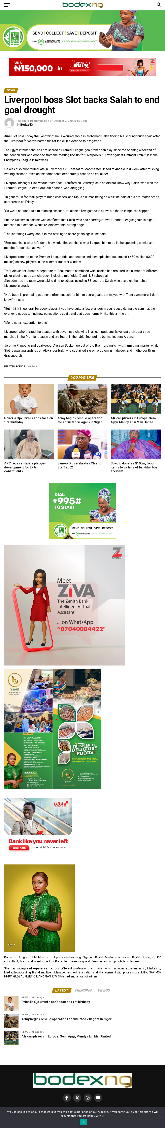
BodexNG (26, 124)
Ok (83, 1122)
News (33, 366)
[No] (160, 1117)
